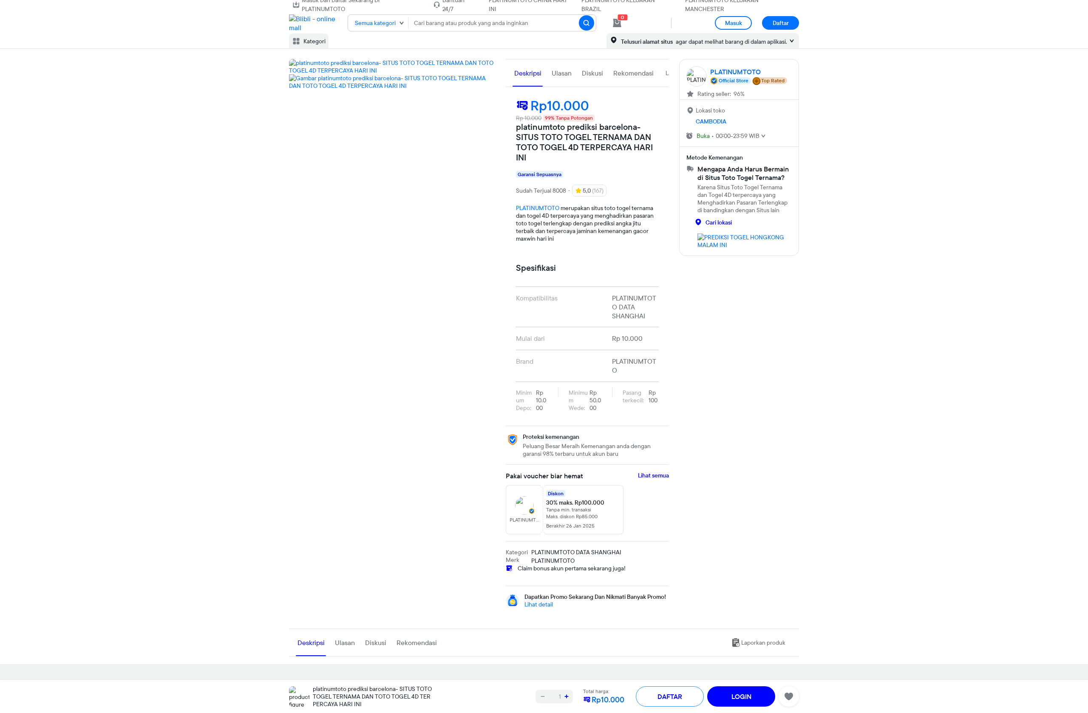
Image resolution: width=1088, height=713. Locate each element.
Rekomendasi (633, 73)
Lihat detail (538, 604)
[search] (586, 23)
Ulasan (562, 73)
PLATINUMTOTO (537, 208)
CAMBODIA (711, 121)
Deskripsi (527, 73)
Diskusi (592, 73)
